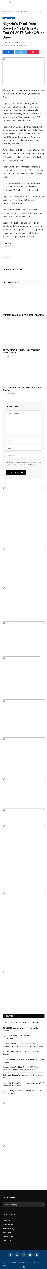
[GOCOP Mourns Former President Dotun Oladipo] (23, 372)
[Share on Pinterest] (33, 52)
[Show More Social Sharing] (42, 52)
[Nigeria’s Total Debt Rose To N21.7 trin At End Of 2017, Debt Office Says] (23, 71)
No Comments (10, 45)
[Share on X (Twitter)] (21, 52)
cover (6, 257)
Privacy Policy (8, 1229)
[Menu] (4, 4)
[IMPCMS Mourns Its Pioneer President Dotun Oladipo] (23, 335)
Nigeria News (9, 18)
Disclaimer (7, 1233)
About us (6, 1221)
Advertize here (8, 1237)
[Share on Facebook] (8, 52)
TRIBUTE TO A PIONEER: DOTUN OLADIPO (23, 315)
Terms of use (8, 1225)
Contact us (7, 1241)
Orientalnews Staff (11, 43)
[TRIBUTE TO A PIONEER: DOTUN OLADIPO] (23, 300)
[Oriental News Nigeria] (27, 4)
